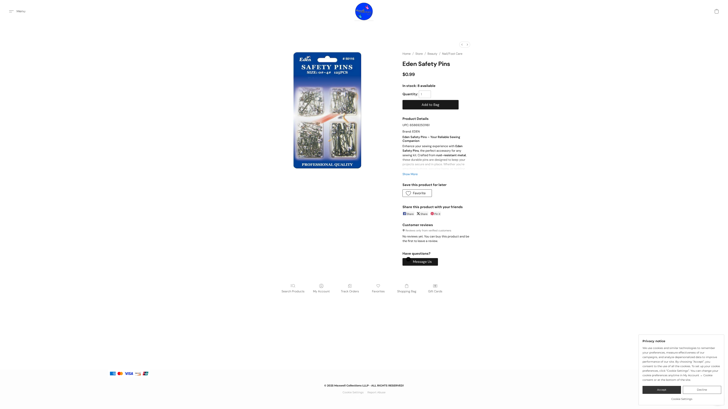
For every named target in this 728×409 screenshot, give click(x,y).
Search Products (293, 291)
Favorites (378, 291)
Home (406, 54)
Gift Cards (435, 291)
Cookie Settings (353, 392)
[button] (364, 11)
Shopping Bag (406, 291)
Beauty (432, 54)
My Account (321, 291)
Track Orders (350, 291)
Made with (363, 398)
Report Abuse (376, 392)
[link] (681, 397)
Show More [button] (410, 174)
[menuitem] (462, 44)
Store (419, 54)
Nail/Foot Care (452, 54)
